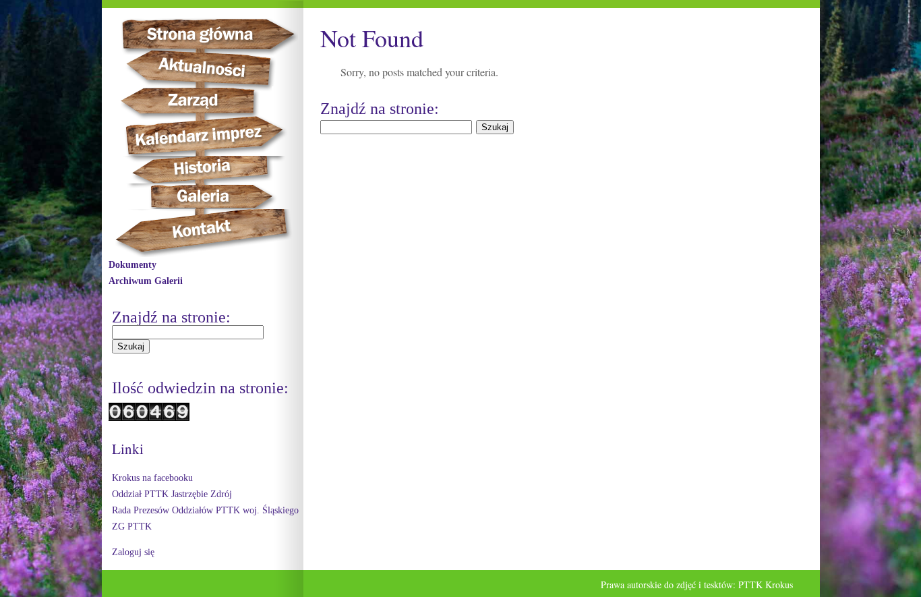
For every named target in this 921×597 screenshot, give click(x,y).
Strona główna (220, 34)
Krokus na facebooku (152, 478)
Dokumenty (132, 265)
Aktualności (207, 68)
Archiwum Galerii (146, 281)
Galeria (203, 196)
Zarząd (204, 101)
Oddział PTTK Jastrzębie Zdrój (172, 494)
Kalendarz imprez (211, 136)
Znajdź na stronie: (171, 317)
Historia (217, 169)
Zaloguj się (133, 552)
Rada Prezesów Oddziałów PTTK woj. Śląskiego (205, 510)
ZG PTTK (132, 526)
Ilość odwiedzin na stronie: (200, 388)
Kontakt (209, 233)
